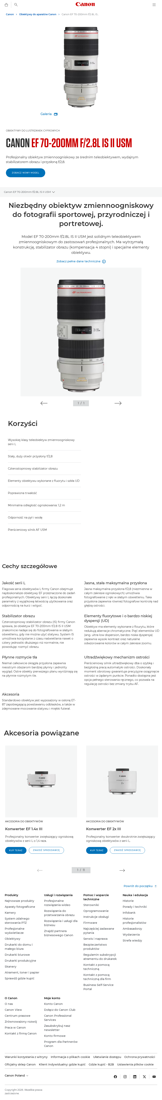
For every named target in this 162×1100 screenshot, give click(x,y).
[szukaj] (16, 5)
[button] (43, 403)
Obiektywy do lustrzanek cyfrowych (33, 130)
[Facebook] (115, 1076)
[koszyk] (6, 5)
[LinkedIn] (134, 1076)
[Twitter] (144, 1076)
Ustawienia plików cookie (135, 1064)
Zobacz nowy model (25, 173)
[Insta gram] (125, 1076)
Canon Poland (15, 1075)
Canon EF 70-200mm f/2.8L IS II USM (27, 191)
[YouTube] (154, 1076)
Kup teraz (16, 850)
